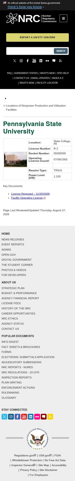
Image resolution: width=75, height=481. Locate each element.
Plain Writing (12, 382)
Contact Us (21, 78)
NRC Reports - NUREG (17, 367)
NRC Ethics (10, 318)
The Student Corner (17, 264)
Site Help (63, 73)
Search (60, 51)
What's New (47, 73)
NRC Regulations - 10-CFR (20, 372)
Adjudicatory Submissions (21, 362)
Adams (6, 249)
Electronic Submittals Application (28, 357)
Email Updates (40, 78)
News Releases (13, 239)
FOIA (57, 455)
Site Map (43, 465)
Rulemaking (10, 392)
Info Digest (10, 341)
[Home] (33, 18)
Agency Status (13, 323)
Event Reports (13, 244)
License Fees (11, 303)
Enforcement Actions (18, 387)
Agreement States (26, 73)
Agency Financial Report (20, 298)
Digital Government (17, 259)
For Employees (39, 474)
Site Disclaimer (48, 469)
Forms (6, 351)
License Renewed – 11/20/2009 (30, 193)
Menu (64, 18)
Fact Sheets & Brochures (21, 346)
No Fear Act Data (55, 460)
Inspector (22, 465)
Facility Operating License (27, 197)
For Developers (14, 274)
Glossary (9, 397)
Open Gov (9, 254)
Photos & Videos (14, 270)
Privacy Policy (28, 469)
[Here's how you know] (37, 5)
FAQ (9, 73)
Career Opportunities (18, 313)
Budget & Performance (19, 293)
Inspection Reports (17, 377)
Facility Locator (47, 83)
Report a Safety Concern (37, 37)
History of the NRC (16, 308)
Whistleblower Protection (27, 460)
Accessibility (59, 465)
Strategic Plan (13, 288)
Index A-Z (57, 78)
